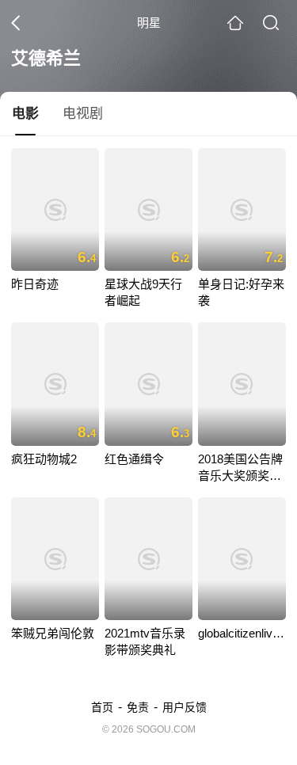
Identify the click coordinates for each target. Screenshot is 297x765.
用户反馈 (184, 707)
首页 (102, 707)
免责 (138, 707)
